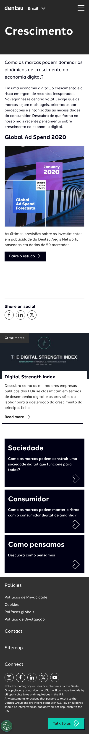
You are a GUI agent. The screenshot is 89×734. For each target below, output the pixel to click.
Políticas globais (19, 612)
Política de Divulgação (25, 619)
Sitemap (14, 648)
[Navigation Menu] (81, 8)
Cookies (12, 605)
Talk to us (62, 723)
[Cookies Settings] (6, 726)
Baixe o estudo (22, 256)
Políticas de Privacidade (26, 597)
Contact (14, 631)
